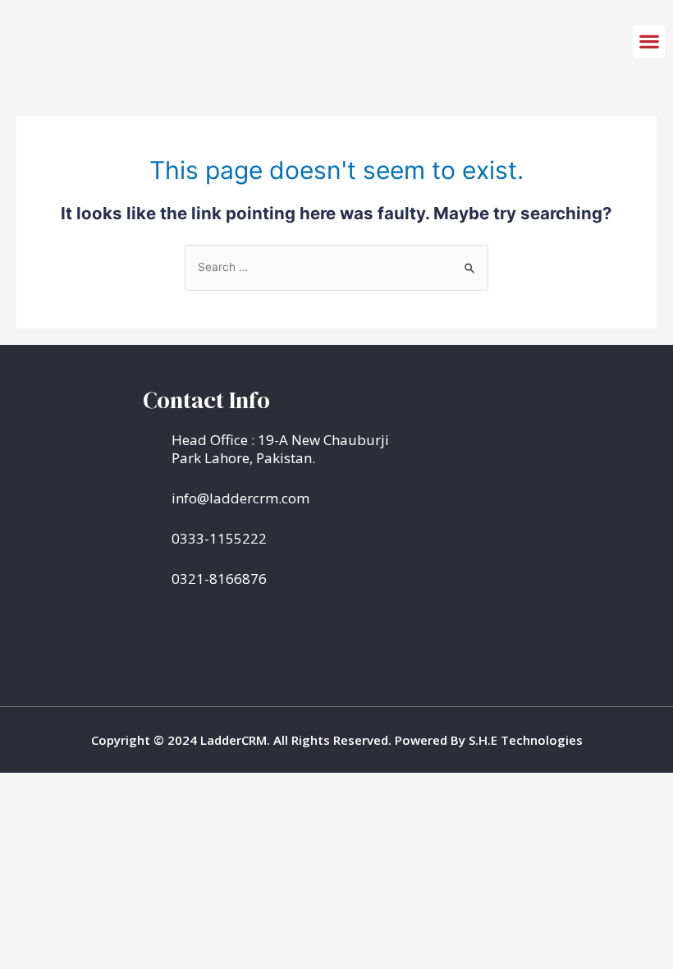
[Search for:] (336, 266)
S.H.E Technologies (524, 740)
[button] (649, 41)
